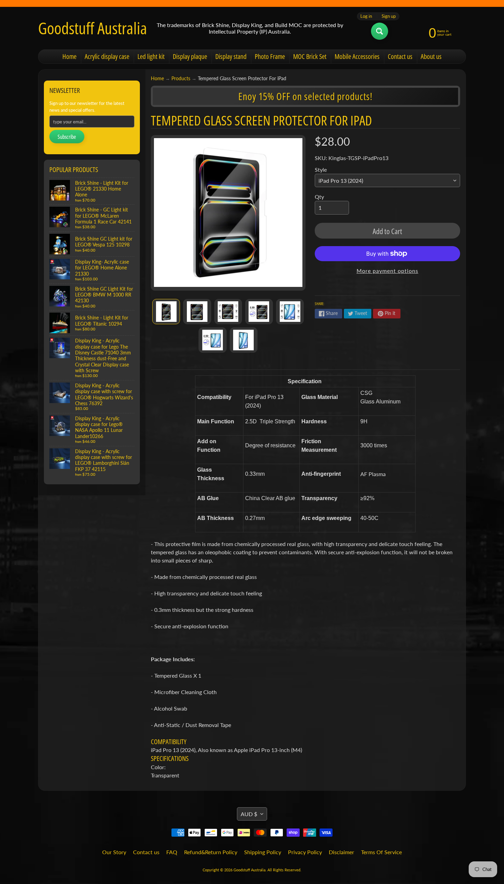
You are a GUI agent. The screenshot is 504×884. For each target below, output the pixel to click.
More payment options (387, 270)
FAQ (171, 852)
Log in (366, 16)
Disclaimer (341, 852)
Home (69, 56)
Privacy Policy (305, 852)
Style (321, 169)
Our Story (114, 852)
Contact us (400, 56)
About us (431, 56)
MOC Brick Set (309, 56)
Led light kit (151, 56)
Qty (319, 196)
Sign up (389, 16)
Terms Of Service (381, 852)
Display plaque (190, 56)
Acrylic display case (107, 56)
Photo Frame (270, 56)
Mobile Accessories (357, 56)
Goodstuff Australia (92, 28)
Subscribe (67, 137)
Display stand (231, 56)
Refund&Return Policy (210, 852)
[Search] (379, 31)
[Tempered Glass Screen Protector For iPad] (166, 311)
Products (180, 78)
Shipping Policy (262, 852)
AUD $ (249, 814)
